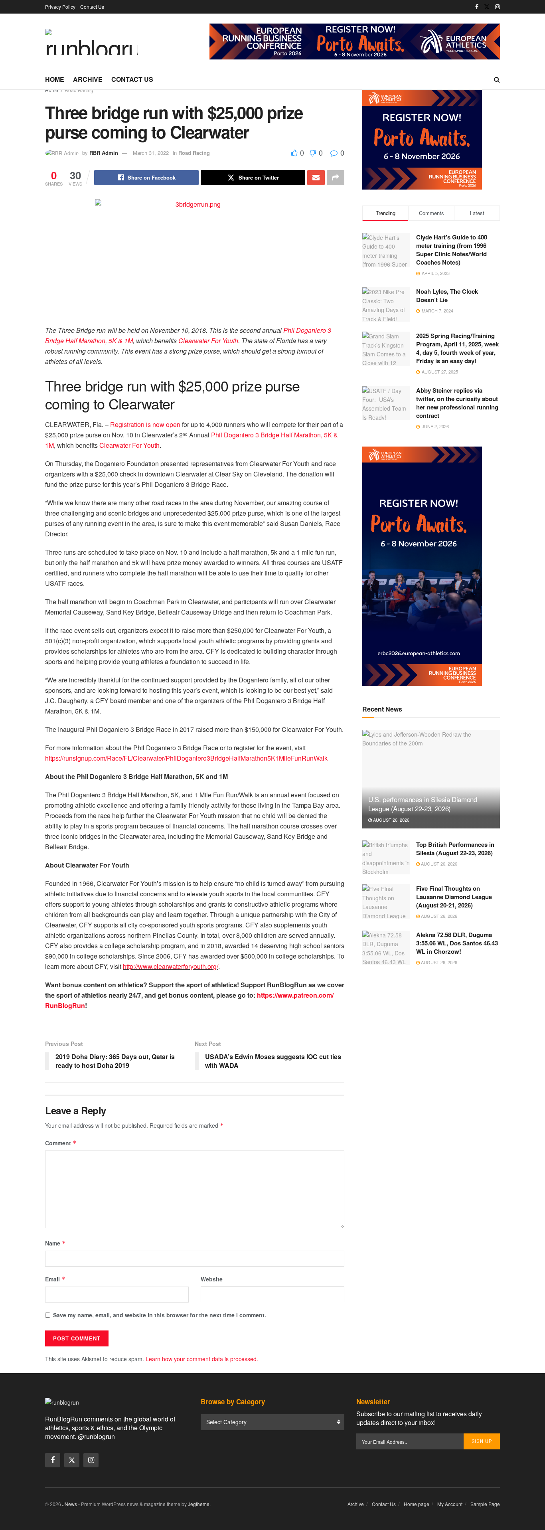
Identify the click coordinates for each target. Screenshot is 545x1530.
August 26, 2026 (390, 819)
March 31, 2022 (151, 152)
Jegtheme (198, 1503)
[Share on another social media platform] (335, 177)
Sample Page (485, 1503)
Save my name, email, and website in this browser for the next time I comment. (159, 1315)
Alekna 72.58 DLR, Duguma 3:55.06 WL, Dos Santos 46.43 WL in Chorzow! (457, 943)
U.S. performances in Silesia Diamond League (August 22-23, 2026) (422, 804)
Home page (416, 1503)
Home (54, 79)
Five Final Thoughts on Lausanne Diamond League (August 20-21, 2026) (454, 896)
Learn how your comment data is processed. (202, 1359)
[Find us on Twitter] (487, 7)
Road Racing (79, 90)
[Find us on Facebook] (476, 7)
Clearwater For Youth (208, 340)
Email (55, 1279)
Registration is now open (145, 424)
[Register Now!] (354, 41)
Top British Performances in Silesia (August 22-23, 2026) (455, 848)
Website (212, 1279)
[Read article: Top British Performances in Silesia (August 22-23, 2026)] (386, 857)
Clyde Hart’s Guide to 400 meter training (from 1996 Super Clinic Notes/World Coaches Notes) (451, 250)
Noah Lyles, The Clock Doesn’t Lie (447, 295)
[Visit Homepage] (91, 42)
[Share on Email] (316, 177)
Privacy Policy (60, 6)
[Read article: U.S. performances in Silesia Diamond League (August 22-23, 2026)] (431, 779)
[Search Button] (497, 79)
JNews (69, 1503)
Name (55, 1243)
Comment (61, 1143)
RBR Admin (103, 152)
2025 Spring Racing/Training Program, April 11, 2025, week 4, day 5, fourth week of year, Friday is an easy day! (457, 348)
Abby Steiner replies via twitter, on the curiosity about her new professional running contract (457, 403)
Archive (88, 79)
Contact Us (92, 6)
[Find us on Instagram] (497, 7)
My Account (449, 1503)
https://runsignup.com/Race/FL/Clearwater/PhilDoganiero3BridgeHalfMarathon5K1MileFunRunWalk (186, 758)
